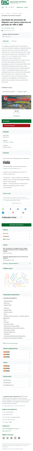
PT (14, 7)
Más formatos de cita (16, 203)
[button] (5, 209)
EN (9, 7)
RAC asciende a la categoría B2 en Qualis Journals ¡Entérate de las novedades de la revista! (15, 250)
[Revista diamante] (10, 343)
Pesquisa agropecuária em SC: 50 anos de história (15, 257)
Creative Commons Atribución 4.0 (12, 168)
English (6, 233)
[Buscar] (6, 7)
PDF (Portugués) (10, 125)
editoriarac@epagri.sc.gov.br (10, 428)
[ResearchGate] (15, 438)
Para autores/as (7, 382)
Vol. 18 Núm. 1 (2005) (17, 13)
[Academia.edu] (11, 438)
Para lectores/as (7, 380)
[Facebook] (7, 438)
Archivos (8, 13)
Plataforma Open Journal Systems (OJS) (12, 448)
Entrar (26, 7)
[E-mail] (19, 438)
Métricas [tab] (14, 41)
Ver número (16, 116)
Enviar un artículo (17, 225)
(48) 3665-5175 (6, 431)
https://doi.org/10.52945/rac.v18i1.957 (13, 200)
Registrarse (20, 7)
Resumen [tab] (6, 41)
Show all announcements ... (11, 263)
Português (7, 239)
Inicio (3, 13)
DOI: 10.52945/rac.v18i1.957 (8, 28)
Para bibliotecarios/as (8, 385)
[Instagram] (3, 438)
